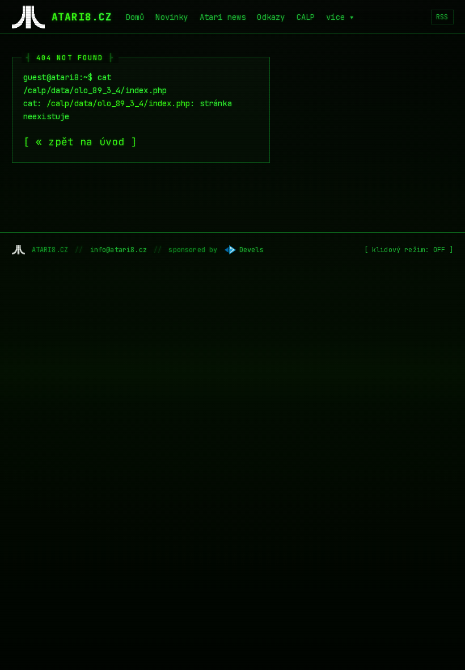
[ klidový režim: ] (409, 249)
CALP (306, 17)
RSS (442, 17)
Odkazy (271, 17)
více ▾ (340, 17)
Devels (251, 249)
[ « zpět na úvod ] (80, 141)
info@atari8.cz (118, 249)
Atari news (223, 17)
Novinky (171, 17)
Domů (135, 17)
